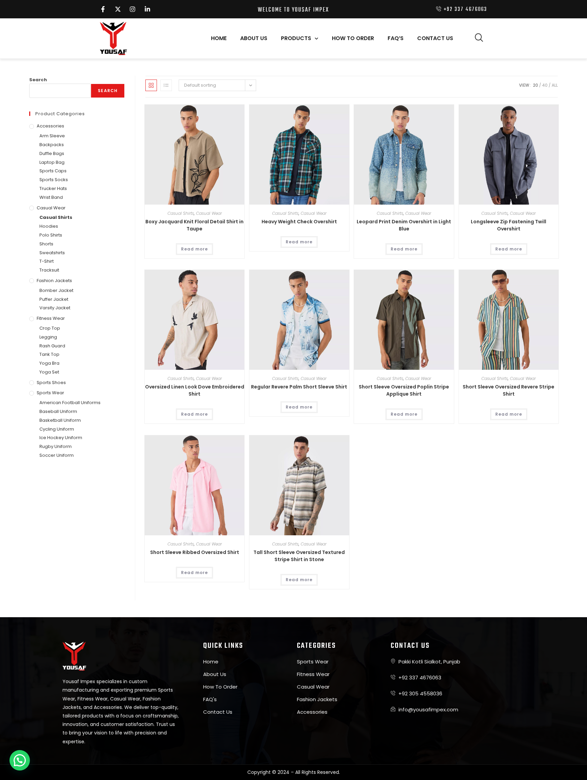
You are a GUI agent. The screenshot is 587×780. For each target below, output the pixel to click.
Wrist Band (51, 197)
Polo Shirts (50, 235)
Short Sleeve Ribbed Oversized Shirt (194, 552)
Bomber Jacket (56, 290)
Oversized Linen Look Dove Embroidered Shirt (194, 390)
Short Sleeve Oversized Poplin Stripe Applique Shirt (404, 390)
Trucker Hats (53, 188)
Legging (48, 337)
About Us (253, 38)
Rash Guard (52, 346)
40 (545, 85)
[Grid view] (151, 85)
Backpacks (51, 144)
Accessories (50, 126)
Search (38, 79)
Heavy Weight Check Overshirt (299, 221)
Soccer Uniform (56, 455)
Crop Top (49, 328)
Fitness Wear (51, 318)
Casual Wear (209, 213)
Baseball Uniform (58, 411)
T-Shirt (46, 261)
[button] (478, 38)
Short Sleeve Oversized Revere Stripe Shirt (508, 390)
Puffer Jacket (53, 299)
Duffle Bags (51, 153)
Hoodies (48, 226)
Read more (194, 249)
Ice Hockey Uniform (60, 437)
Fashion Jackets (54, 280)
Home (219, 38)
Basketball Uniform (60, 420)
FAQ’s (396, 38)
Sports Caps (53, 171)
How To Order (353, 38)
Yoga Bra (49, 363)
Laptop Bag (52, 162)
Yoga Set (49, 372)
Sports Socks (53, 179)
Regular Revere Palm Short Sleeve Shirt (299, 386)
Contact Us (435, 38)
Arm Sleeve (52, 136)
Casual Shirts (180, 213)
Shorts (46, 244)
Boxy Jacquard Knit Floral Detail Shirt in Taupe (194, 225)
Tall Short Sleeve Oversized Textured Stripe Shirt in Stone (299, 556)
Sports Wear (50, 392)
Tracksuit (49, 270)
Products (296, 38)
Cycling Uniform (56, 429)
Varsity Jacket (54, 308)
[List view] (166, 85)
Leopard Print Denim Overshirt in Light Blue (404, 225)
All (555, 85)
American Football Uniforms (70, 402)
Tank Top (49, 354)
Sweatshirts (52, 252)
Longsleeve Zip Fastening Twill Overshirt (508, 225)
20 (535, 85)
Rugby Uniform (55, 446)
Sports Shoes (51, 382)
